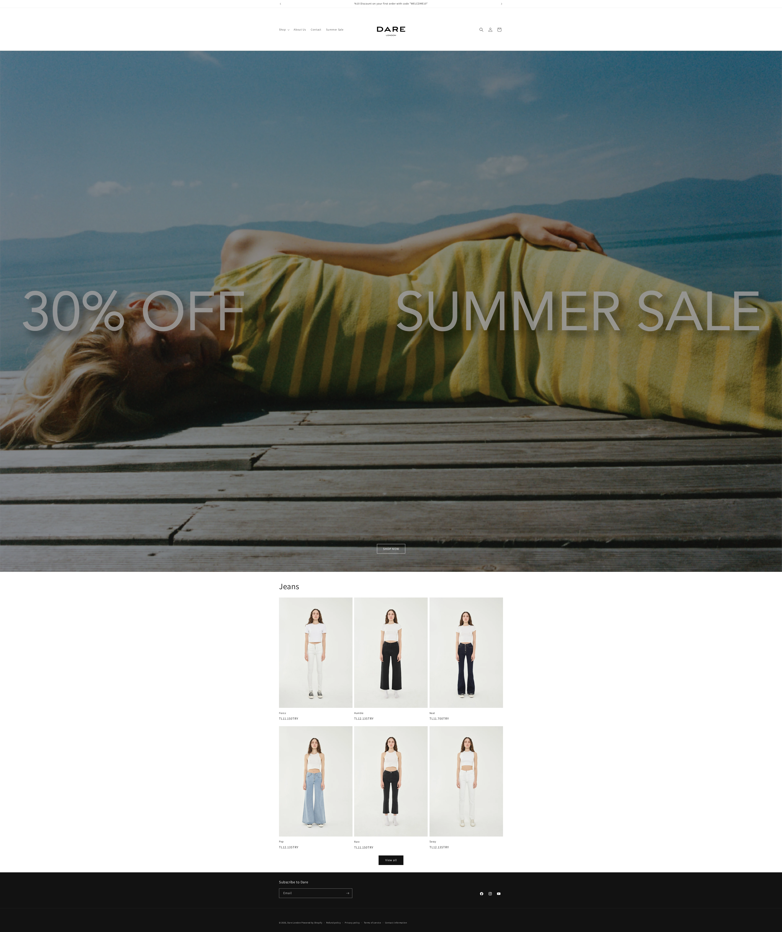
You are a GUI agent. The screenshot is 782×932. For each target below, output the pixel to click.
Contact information (396, 922)
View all (391, 860)
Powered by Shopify (311, 922)
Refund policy (333, 922)
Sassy (432, 841)
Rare (356, 841)
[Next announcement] (501, 4)
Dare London (294, 922)
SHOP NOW (391, 549)
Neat (432, 713)
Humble (359, 713)
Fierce (282, 713)
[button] (284, 29)
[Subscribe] (347, 893)
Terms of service (372, 922)
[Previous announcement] (280, 4)
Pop (281, 841)
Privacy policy (352, 922)
